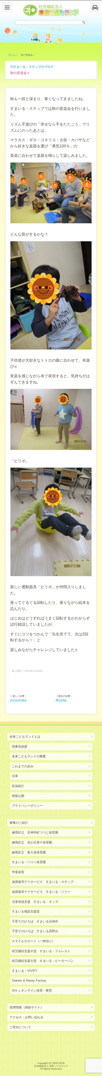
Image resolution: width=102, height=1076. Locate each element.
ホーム (12, 55)
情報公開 (18, 796)
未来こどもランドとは (24, 736)
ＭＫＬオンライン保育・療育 (32, 990)
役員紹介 (18, 786)
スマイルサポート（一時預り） (33, 941)
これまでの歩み (22, 766)
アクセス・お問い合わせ (26, 1017)
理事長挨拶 (19, 746)
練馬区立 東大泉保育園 (29, 852)
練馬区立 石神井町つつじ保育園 (35, 832)
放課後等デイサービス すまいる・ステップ (43, 882)
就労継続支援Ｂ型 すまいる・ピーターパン (43, 961)
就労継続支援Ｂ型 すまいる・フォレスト (41, 951)
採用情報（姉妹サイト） (26, 1007)
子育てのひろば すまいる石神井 (35, 921)
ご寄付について (20, 1027)
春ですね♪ (61, 700)
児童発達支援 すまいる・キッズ (35, 902)
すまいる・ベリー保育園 (29, 862)
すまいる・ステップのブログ (33, 67)
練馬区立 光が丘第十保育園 (32, 842)
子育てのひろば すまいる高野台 (35, 931)
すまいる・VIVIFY (24, 971)
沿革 (15, 776)
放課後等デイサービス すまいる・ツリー (41, 892)
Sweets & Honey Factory (29, 980)
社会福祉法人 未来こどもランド (51, 1066)
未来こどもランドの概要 (29, 756)
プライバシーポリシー (27, 805)
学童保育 (18, 872)
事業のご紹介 (18, 822)
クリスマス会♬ (18, 700)
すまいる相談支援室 (26, 911)
